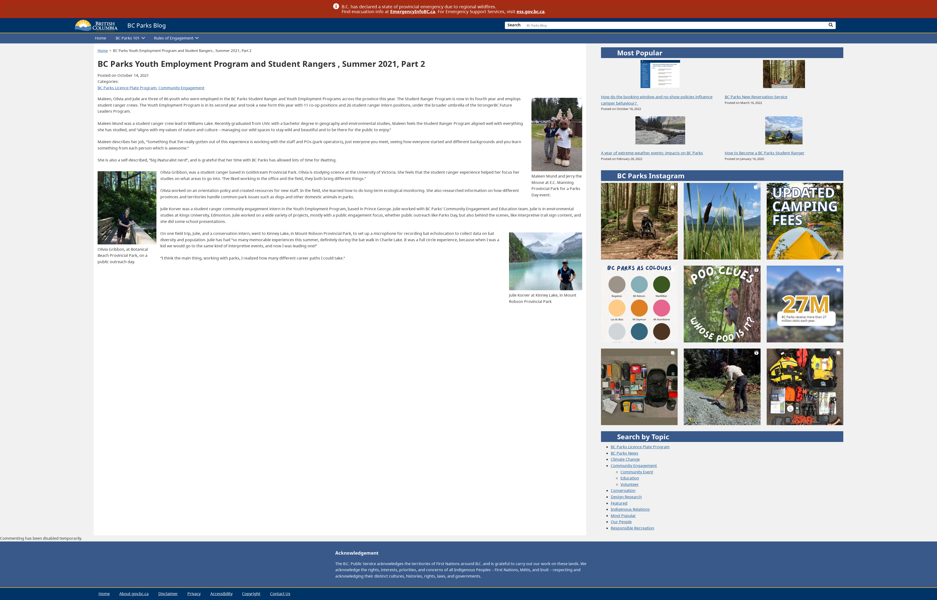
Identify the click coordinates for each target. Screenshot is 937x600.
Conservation (623, 490)
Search (514, 25)
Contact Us (280, 593)
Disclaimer (168, 593)
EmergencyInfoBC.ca (412, 11)
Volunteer (630, 484)
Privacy (194, 593)
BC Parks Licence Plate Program (127, 87)
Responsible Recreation (632, 528)
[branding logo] (96, 25)
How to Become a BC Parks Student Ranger (765, 153)
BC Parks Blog (146, 25)
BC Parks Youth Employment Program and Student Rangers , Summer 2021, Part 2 (182, 50)
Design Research (626, 497)
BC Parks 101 (128, 38)
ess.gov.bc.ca (531, 11)
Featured (619, 503)
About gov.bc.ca (134, 593)
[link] (602, 6)
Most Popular (623, 515)
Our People (621, 521)
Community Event (637, 472)
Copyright (251, 593)
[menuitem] (100, 38)
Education (630, 478)
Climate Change (625, 459)
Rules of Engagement (174, 38)
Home (100, 38)
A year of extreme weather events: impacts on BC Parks (652, 153)
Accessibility (221, 593)
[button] (639, 221)
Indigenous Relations (630, 509)
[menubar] (466, 38)
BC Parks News (624, 453)
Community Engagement (181, 87)
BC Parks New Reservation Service (756, 97)
